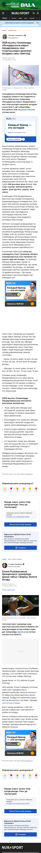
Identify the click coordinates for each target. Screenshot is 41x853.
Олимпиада (12, 30)
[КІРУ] (38, 13)
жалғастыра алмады (11, 703)
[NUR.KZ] (20, 13)
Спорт (4, 18)
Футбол (14, 18)
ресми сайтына (28, 110)
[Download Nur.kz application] (20, 5)
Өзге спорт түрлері (15, 559)
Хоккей (32, 18)
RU (34, 13)
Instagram (22, 548)
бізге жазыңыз (26, 474)
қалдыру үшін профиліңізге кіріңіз (17, 516)
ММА (20, 18)
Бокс (25, 18)
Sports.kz (22, 632)
